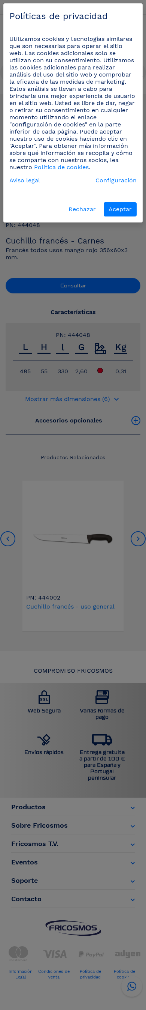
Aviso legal (24, 180)
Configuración (116, 180)
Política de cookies (61, 167)
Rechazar (82, 209)
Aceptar (120, 209)
